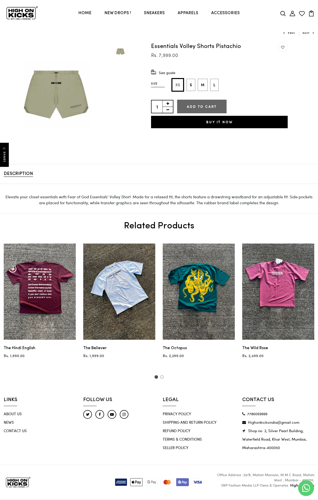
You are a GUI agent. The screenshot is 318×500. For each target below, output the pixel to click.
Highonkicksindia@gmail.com (273, 422)
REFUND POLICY (176, 430)
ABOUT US (13, 413)
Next (306, 33)
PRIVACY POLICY (177, 413)
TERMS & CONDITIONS (182, 439)
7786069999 (257, 413)
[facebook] (99, 414)
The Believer (95, 348)
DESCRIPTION (18, 174)
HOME (84, 13)
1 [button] (157, 378)
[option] (56, 94)
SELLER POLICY (175, 447)
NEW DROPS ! (117, 13)
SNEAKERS (154, 13)
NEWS (9, 422)
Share (4, 157)
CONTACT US (15, 430)
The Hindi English (19, 348)
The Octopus (175, 348)
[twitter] (87, 414)
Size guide (167, 72)
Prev (291, 33)
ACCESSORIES (225, 13)
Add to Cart (202, 106)
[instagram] (124, 414)
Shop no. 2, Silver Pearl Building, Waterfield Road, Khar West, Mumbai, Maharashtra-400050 (274, 439)
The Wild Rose (255, 348)
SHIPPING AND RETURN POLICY (189, 422)
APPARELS (188, 13)
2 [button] (163, 378)
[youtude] (112, 414)
